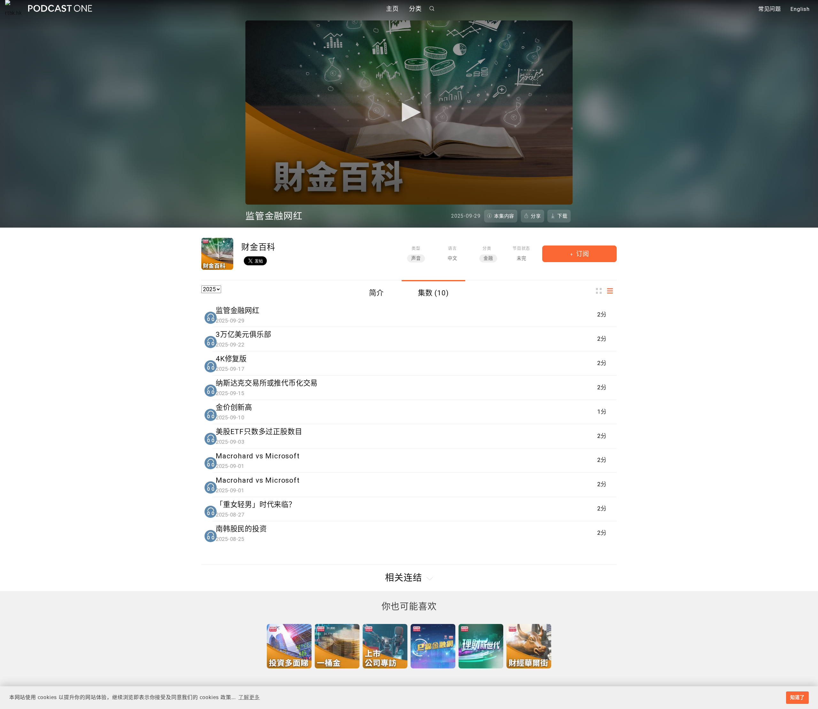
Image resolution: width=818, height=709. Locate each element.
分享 (536, 216)
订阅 (582, 254)
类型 (416, 248)
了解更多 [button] (249, 697)
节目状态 (521, 248)
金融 (488, 258)
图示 (601, 291)
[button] (409, 112)
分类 (415, 8)
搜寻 (432, 8)
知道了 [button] (797, 697)
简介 (376, 293)
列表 (612, 291)
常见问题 (769, 9)
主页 (392, 8)
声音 (416, 258)
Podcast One (60, 8)
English (800, 9)
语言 (452, 248)
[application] (409, 112)
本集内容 (504, 216)
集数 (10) (433, 293)
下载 (562, 216)
